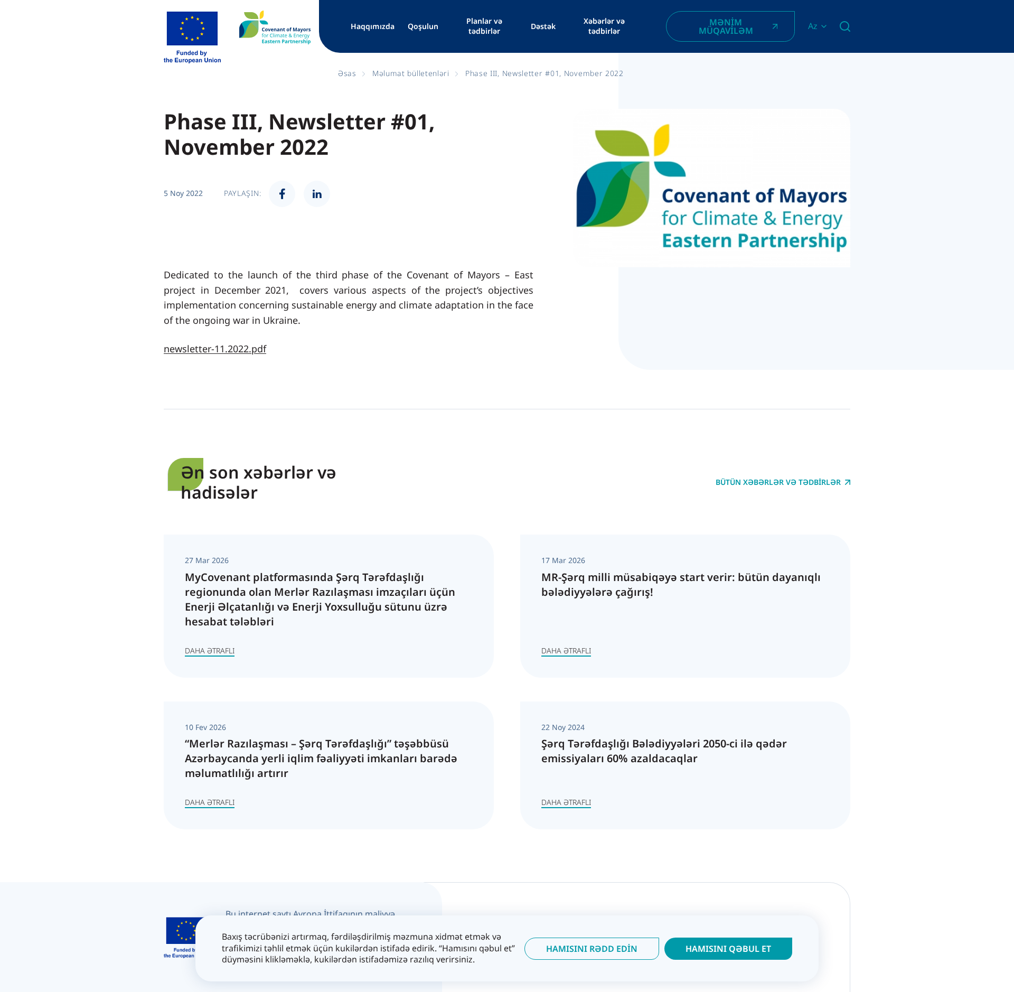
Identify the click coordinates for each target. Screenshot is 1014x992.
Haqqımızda (373, 26)
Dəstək (543, 26)
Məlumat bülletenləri (410, 73)
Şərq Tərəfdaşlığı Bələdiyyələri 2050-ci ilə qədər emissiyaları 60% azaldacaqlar (664, 750)
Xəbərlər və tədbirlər (604, 26)
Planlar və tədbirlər (484, 26)
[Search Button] (845, 26)
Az (813, 26)
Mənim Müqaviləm (726, 26)
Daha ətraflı (209, 650)
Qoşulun (423, 26)
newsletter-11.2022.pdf (215, 348)
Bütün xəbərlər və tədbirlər (778, 482)
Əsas (347, 73)
